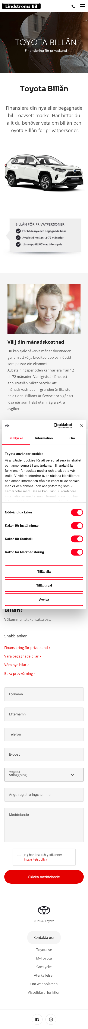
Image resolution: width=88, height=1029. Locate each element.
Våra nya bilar (15, 664)
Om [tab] (72, 438)
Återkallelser (44, 975)
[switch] (77, 525)
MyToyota (44, 958)
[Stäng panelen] (81, 425)
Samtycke (44, 966)
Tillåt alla (44, 571)
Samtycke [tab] (16, 438)
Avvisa (44, 599)
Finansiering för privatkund (26, 647)
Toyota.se (44, 949)
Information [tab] (44, 438)
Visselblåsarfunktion (44, 992)
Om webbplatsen (44, 984)
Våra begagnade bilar (21, 656)
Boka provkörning (18, 673)
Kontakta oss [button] (44, 937)
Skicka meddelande (44, 877)
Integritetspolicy (35, 859)
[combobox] (44, 774)
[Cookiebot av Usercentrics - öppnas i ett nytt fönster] (54, 426)
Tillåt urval (44, 585)
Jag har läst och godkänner (43, 857)
